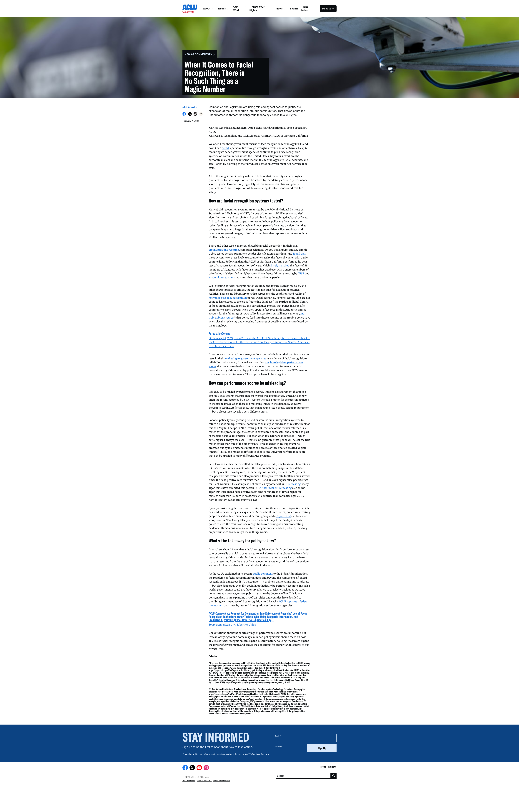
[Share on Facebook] (184, 114)
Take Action (304, 8)
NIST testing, (293, 484)
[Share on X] (190, 114)
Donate (332, 766)
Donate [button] (326, 8)
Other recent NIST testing (276, 487)
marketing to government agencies (245, 358)
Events (294, 8)
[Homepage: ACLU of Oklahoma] (191, 8)
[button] (195, 114)
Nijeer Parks (283, 516)
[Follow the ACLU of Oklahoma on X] (192, 768)
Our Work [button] (236, 8)
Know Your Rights (257, 8)
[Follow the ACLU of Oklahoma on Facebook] (185, 768)
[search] (334, 776)
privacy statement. (261, 754)
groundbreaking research (224, 249)
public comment (263, 573)
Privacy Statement (204, 780)
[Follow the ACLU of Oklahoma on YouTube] (199, 768)
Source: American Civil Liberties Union (232, 624)
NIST (301, 273)
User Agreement (188, 780)
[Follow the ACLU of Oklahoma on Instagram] (206, 768)
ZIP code (279, 746)
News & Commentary (198, 54)
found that (299, 253)
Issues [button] (222, 8)
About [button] (206, 8)
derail (225, 148)
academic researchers (222, 277)
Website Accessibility (221, 780)
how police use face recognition (228, 297)
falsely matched (279, 265)
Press (323, 766)
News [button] (279, 8)
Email (278, 736)
